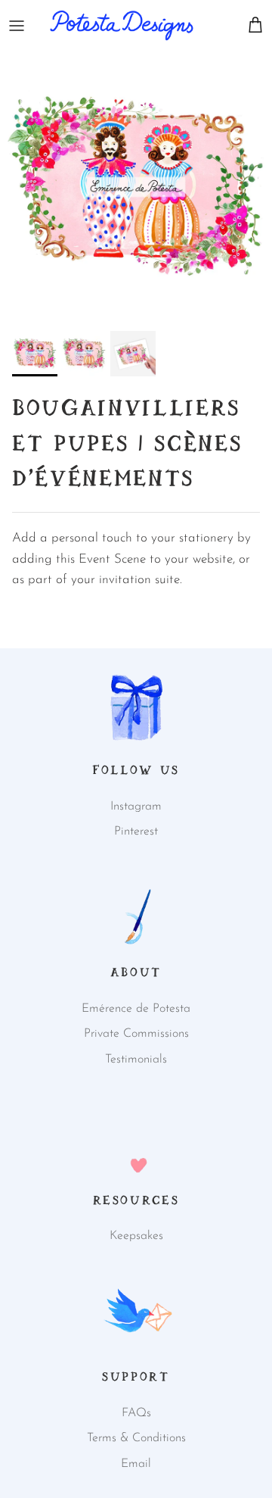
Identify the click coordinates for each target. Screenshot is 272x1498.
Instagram (136, 806)
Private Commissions (136, 1034)
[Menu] (16, 25)
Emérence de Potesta (136, 1009)
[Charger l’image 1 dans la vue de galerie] (136, 187)
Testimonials (136, 1059)
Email (136, 1464)
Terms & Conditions (136, 1438)
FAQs (136, 1413)
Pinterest (136, 831)
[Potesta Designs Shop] (122, 25)
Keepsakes (136, 1236)
